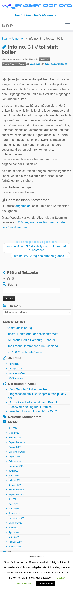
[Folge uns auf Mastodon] (12, 25)
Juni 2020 (13, 527)
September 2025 (17, 442)
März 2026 (14, 432)
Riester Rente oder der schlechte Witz (32, 333)
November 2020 (16, 518)
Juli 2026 (13, 428)
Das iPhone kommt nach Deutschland (32, 346)
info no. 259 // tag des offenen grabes (40, 255)
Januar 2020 (15, 546)
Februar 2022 (15, 480)
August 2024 (15, 456)
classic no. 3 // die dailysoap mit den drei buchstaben (36, 248)
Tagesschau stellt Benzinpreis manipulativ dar (37, 395)
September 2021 (17, 494)
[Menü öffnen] (67, 23)
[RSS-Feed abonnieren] (4, 25)
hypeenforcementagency (56, 63)
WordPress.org (16, 377)
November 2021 (16, 489)
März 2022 (14, 475)
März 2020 (14, 537)
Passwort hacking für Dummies (31, 406)
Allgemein (18, 38)
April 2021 (14, 503)
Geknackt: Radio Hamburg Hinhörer (31, 339)
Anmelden (14, 363)
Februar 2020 (15, 541)
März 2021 (14, 508)
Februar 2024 (15, 461)
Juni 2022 (13, 470)
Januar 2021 (15, 513)
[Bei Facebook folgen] (8, 25)
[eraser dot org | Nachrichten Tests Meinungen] (36, 7)
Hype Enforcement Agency (14, 64)
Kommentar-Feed (17, 373)
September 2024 (17, 451)
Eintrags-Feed (15, 368)
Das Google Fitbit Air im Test (29, 389)
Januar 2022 (15, 484)
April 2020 (14, 532)
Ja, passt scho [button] (45, 583)
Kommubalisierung (19, 327)
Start (5, 38)
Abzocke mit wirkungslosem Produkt (34, 402)
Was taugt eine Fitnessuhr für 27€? (33, 411)
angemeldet (23, 205)
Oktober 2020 (15, 522)
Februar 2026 (15, 437)
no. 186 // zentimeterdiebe (24, 352)
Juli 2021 (13, 499)
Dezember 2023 (16, 465)
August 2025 (15, 447)
